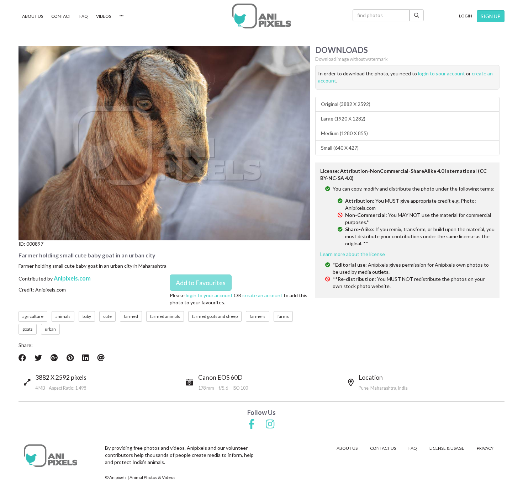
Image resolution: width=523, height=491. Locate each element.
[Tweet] (38, 357)
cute (107, 316)
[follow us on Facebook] (251, 424)
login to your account (209, 295)
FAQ (83, 16)
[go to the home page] (261, 16)
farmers (257, 316)
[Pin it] (70, 357)
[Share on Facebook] (22, 357)
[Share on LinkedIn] (85, 357)
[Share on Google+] (54, 357)
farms (283, 316)
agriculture (32, 316)
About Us (32, 16)
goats (27, 329)
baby (87, 316)
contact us (383, 448)
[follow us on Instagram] (270, 424)
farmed (131, 316)
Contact (61, 16)
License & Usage (446, 448)
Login (465, 15)
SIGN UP (491, 16)
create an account (262, 295)
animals (63, 316)
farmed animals (165, 316)
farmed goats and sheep (215, 316)
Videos (103, 16)
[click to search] (417, 15)
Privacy (485, 448)
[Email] (101, 357)
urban (50, 329)
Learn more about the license (352, 254)
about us (347, 448)
